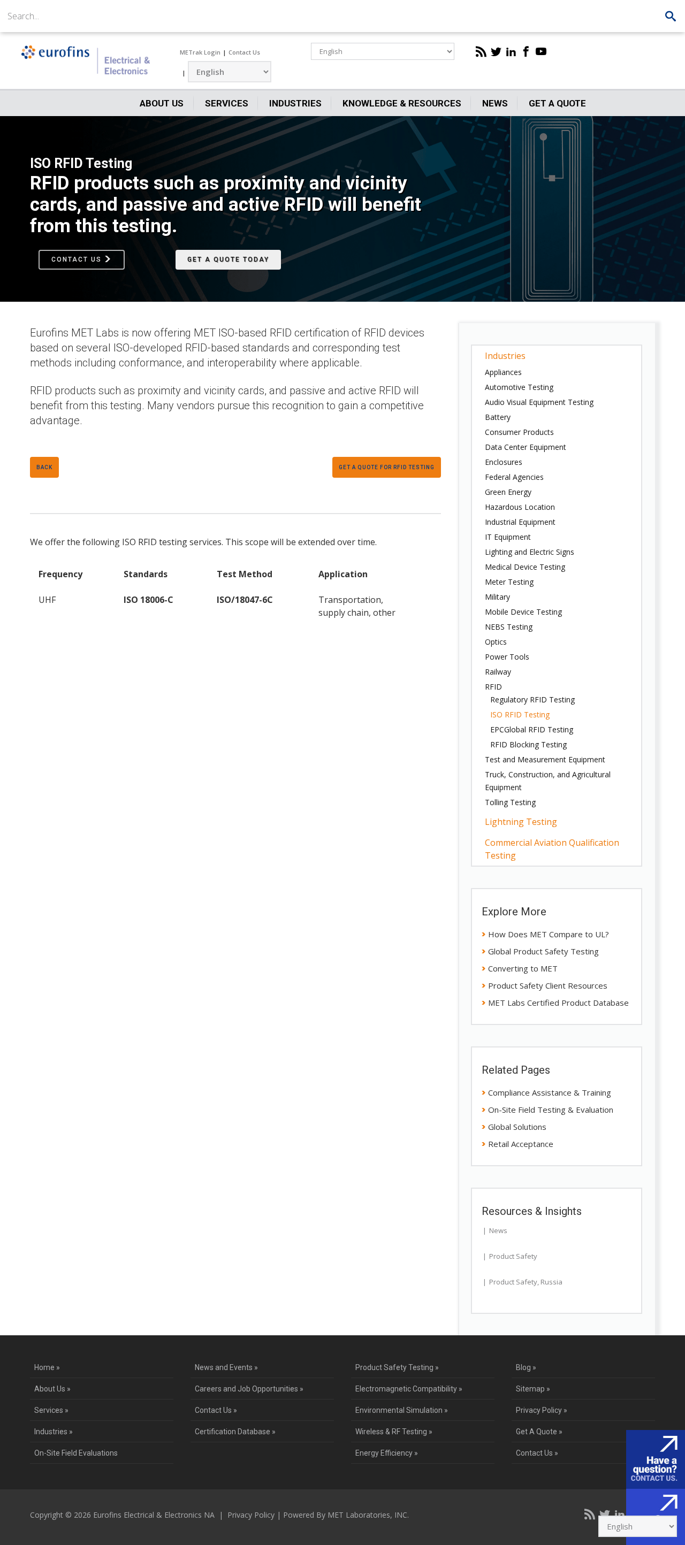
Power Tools (507, 657)
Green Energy (508, 492)
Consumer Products (519, 432)
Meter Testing (509, 582)
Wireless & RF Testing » (393, 1431)
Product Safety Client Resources (547, 985)
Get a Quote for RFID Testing (387, 467)
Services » (51, 1410)
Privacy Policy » (541, 1410)
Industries (295, 103)
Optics (496, 642)
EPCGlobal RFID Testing (531, 729)
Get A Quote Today (228, 259)
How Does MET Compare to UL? (548, 934)
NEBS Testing (508, 627)
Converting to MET (523, 968)
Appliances (503, 372)
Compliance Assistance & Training (549, 1092)
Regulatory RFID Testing (532, 699)
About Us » (52, 1389)
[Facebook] (526, 51)
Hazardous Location (520, 507)
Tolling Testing (510, 802)
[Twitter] (496, 51)
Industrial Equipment (520, 522)
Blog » (526, 1367)
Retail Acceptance (520, 1143)
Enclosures (503, 462)
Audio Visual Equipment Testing (539, 402)
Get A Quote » (539, 1431)
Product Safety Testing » (397, 1367)
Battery (498, 417)
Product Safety (513, 1256)
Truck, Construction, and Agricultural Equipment (548, 780)
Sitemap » (533, 1389)
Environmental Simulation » (401, 1410)
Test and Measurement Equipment (545, 759)
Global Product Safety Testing (543, 951)
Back (44, 467)
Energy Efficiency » (386, 1453)
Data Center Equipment (525, 447)
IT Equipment (508, 537)
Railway (498, 672)
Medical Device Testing (525, 567)
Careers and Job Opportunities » (249, 1389)
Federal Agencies (514, 477)
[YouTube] (541, 51)
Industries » (53, 1431)
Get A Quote (557, 103)
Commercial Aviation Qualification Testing (552, 849)
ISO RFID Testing (520, 714)
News (495, 103)
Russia (551, 1282)
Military (497, 597)
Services (226, 103)
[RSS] (481, 51)
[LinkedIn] (511, 51)
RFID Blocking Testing (528, 744)
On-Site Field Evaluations (76, 1453)
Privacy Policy (251, 1515)
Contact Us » (216, 1410)
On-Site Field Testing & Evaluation (550, 1109)
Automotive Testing (519, 387)
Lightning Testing (521, 822)
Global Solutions (517, 1126)
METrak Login (200, 52)
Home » (47, 1367)
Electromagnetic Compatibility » (408, 1389)
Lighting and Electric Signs (529, 552)
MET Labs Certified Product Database (558, 1002)
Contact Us (244, 52)
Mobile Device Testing (523, 612)
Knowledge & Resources (401, 103)
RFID (493, 687)
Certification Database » (235, 1431)
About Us (162, 103)
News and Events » (226, 1367)
